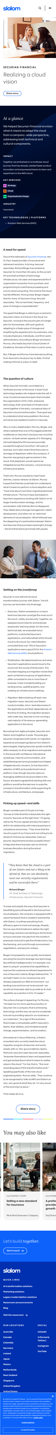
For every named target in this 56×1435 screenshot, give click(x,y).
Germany (8, 1348)
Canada (7, 1337)
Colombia (8, 1343)
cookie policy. (38, 1417)
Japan (6, 1359)
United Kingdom (11, 1386)
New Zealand (10, 1375)
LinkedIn (42, 1332)
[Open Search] (40, 8)
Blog (5, 1308)
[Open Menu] (50, 8)
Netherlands (10, 1370)
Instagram (43, 1346)
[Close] (53, 1396)
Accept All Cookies (28, 1430)
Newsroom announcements (18, 1303)
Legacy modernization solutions (20, 1297)
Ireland (7, 1354)
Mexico (7, 1364)
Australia (8, 1332)
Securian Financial (36, 257)
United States (10, 1392)
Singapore (8, 1381)
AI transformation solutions (17, 1286)
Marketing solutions (13, 1292)
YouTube (42, 1351)
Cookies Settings (28, 1422)
